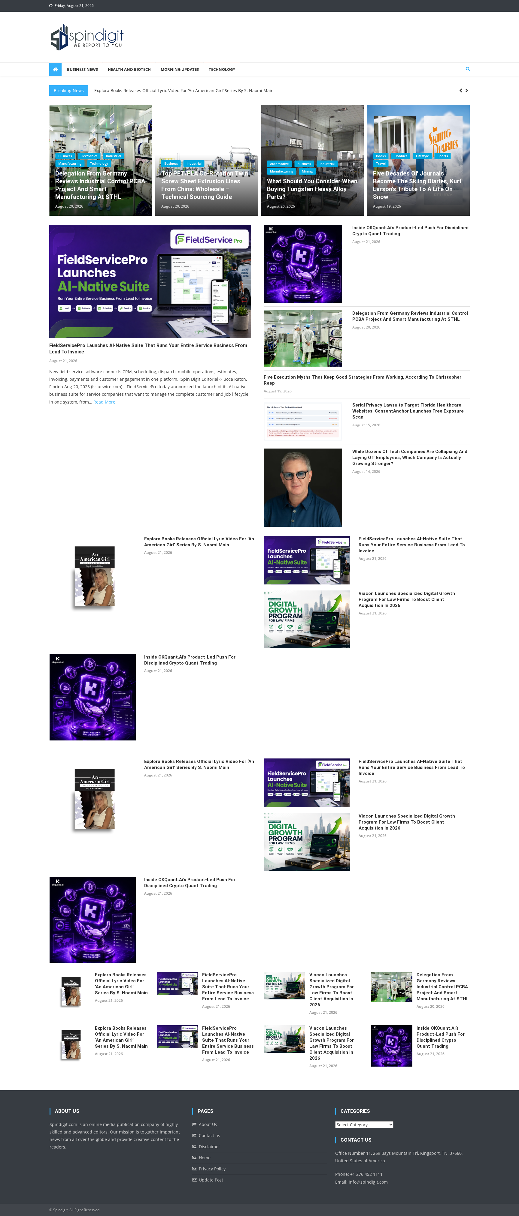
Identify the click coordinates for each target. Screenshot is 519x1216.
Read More (104, 402)
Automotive (75, 163)
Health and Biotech (129, 69)
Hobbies (196, 156)
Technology (222, 69)
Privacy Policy (212, 1169)
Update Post (211, 1180)
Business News (82, 69)
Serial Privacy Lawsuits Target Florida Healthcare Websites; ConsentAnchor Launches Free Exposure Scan (408, 411)
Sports (239, 156)
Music (453, 155)
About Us (208, 1124)
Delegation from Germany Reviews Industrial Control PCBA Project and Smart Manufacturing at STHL (410, 316)
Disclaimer (209, 1146)
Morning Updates (180, 69)
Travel (177, 163)
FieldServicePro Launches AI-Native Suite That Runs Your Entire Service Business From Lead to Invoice (197, 91)
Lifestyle (218, 156)
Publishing (392, 163)
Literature (432, 155)
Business (100, 163)
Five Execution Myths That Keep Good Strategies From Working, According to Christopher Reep (362, 380)
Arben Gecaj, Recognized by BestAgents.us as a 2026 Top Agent (316, 189)
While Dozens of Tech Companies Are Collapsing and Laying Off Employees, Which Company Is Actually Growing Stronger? (409, 457)
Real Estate (286, 171)
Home (205, 1157)
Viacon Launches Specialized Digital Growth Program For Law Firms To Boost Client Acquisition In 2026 (407, 599)
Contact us (209, 1135)
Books (177, 156)
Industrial (123, 163)
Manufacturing (78, 171)
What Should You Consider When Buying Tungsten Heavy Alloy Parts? (108, 189)
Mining (103, 171)
